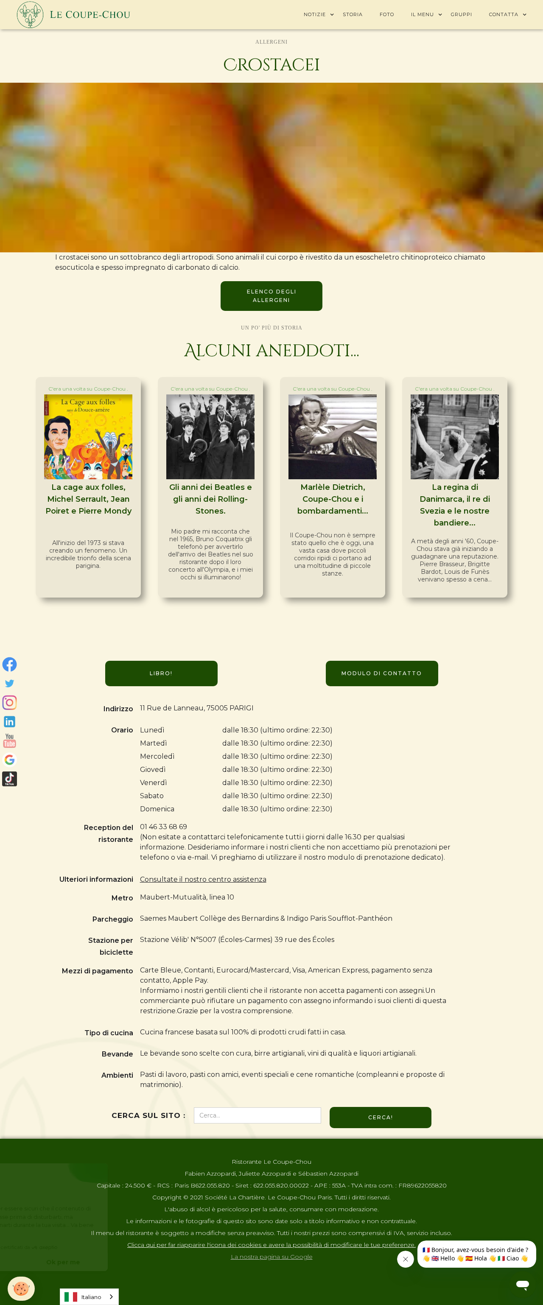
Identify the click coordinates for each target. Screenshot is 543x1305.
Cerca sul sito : (148, 1115)
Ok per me (142, 1262)
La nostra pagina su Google (272, 1256)
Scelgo (53, 1262)
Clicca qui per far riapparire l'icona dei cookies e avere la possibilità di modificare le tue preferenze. (271, 1245)
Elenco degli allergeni (272, 295)
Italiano (91, 1297)
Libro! (161, 673)
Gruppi (461, 14)
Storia (353, 14)
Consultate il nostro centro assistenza (203, 879)
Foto (387, 14)
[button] (314, 14)
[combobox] (89, 1296)
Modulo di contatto (381, 673)
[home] (73, 14)
